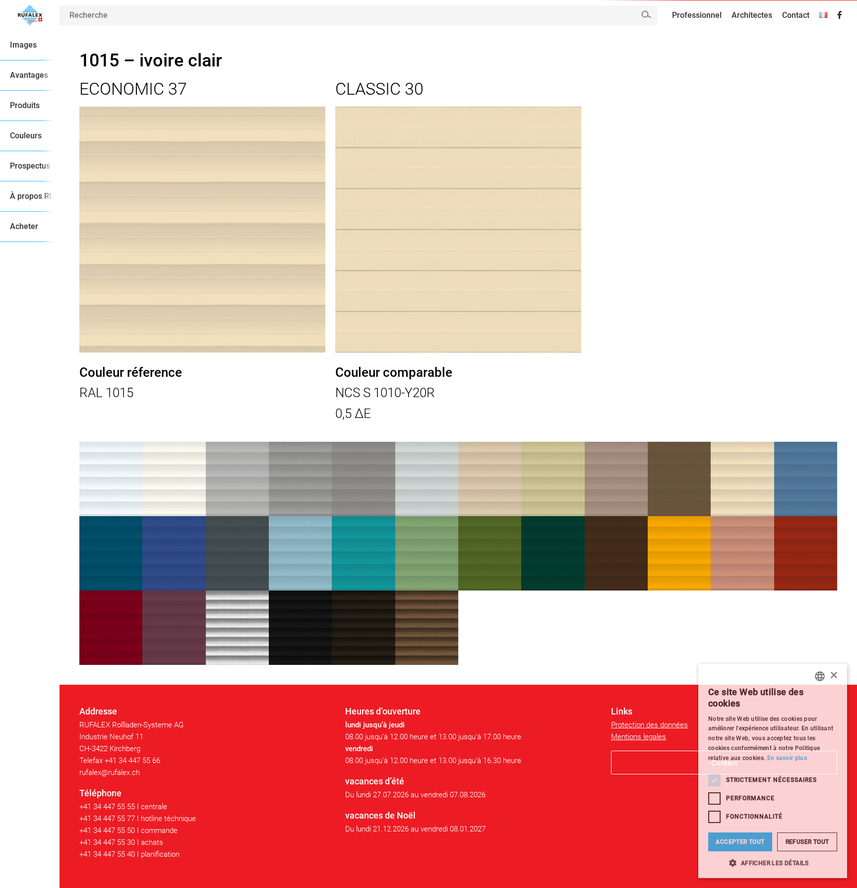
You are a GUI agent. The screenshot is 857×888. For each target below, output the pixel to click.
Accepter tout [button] (740, 841)
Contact (795, 15)
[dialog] (772, 771)
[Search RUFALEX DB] (646, 14)
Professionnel (697, 15)
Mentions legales (638, 736)
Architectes (752, 15)
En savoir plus (787, 758)
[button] (772, 863)
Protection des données (649, 724)
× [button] (833, 675)
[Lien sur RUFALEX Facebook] (839, 15)
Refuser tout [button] (807, 841)
